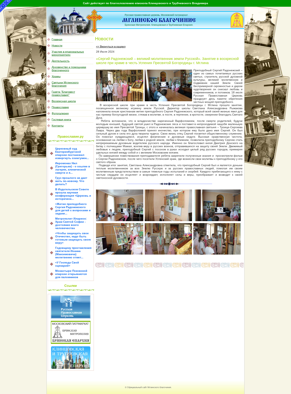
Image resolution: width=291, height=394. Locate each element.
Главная (57, 39)
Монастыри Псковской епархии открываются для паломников (71, 274)
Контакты (58, 125)
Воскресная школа (64, 101)
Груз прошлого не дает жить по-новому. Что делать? (71, 181)
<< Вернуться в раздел (111, 46)
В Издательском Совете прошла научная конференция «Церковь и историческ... (73, 194)
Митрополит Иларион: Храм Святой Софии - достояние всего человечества (71, 223)
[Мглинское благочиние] (94, 32)
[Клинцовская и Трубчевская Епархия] (70, 368)
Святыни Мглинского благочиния (65, 84)
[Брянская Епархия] (70, 342)
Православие (60, 107)
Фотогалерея (60, 113)
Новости (57, 45)
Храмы (56, 76)
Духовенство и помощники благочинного (69, 68)
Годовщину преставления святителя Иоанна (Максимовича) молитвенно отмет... (73, 252)
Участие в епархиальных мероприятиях (68, 53)
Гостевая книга (61, 119)
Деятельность (60, 61)
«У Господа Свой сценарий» (67, 264)
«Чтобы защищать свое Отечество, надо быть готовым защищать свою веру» (73, 238)
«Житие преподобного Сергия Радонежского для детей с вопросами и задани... (73, 208)
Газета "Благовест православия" (63, 93)
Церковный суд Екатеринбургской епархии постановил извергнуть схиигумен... (72, 153)
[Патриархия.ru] (70, 317)
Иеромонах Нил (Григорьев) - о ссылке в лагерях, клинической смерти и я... (72, 168)
